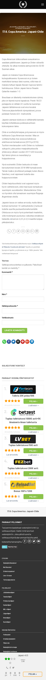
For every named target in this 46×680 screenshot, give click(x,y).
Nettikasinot (7, 567)
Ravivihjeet (6, 622)
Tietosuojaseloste (9, 580)
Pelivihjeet (31, 27)
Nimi (4, 294)
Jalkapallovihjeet (17, 27)
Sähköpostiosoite (10, 306)
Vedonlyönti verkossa (10, 651)
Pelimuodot (6, 635)
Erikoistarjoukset (9, 571)
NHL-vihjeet (7, 609)
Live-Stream (7, 575)
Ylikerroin (6, 643)
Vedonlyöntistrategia (10, 647)
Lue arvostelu (12, 454)
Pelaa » (32, 674)
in (11, 219)
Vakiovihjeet (7, 605)
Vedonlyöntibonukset (9, 563)
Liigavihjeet (7, 613)
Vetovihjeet (6, 618)
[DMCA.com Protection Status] (9, 546)
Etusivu (5, 558)
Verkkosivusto (8, 318)
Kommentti (7, 272)
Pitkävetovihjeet (23, 28)
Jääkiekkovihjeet (8, 592)
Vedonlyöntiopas (8, 630)
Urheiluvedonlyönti (9, 639)
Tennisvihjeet (7, 597)
